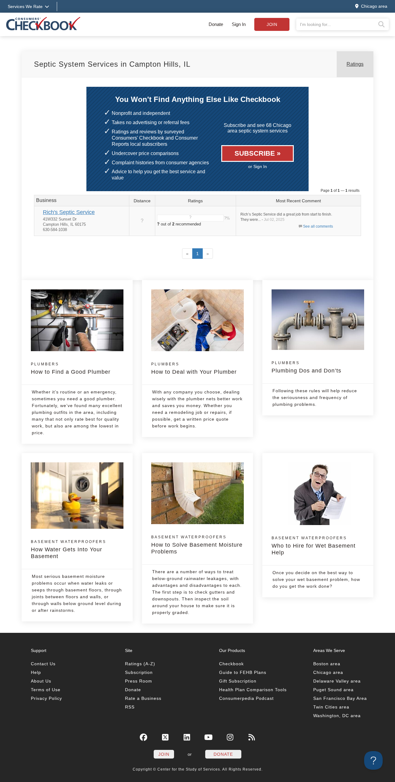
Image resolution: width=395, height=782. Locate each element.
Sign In (239, 24)
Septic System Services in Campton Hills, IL (112, 64)
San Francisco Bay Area (340, 698)
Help (36, 672)
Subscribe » (258, 153)
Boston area (326, 663)
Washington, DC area (337, 715)
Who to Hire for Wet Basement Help (314, 546)
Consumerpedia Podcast (246, 698)
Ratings (355, 64)
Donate (216, 24)
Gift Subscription (237, 681)
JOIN (163, 754)
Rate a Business (143, 698)
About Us (41, 681)
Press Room (138, 681)
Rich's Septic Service (69, 212)
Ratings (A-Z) (140, 663)
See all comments (318, 226)
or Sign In (257, 166)
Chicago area (328, 672)
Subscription (139, 672)
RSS (130, 706)
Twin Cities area (331, 706)
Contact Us (43, 663)
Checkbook (231, 663)
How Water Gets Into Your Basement (68, 549)
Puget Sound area (333, 689)
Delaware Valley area (337, 681)
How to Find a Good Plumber (70, 368)
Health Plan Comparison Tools (253, 689)
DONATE (223, 754)
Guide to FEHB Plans (242, 672)
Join (272, 24)
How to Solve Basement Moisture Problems (197, 545)
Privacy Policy (46, 698)
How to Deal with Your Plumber (194, 368)
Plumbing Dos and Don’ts (306, 367)
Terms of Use (45, 689)
